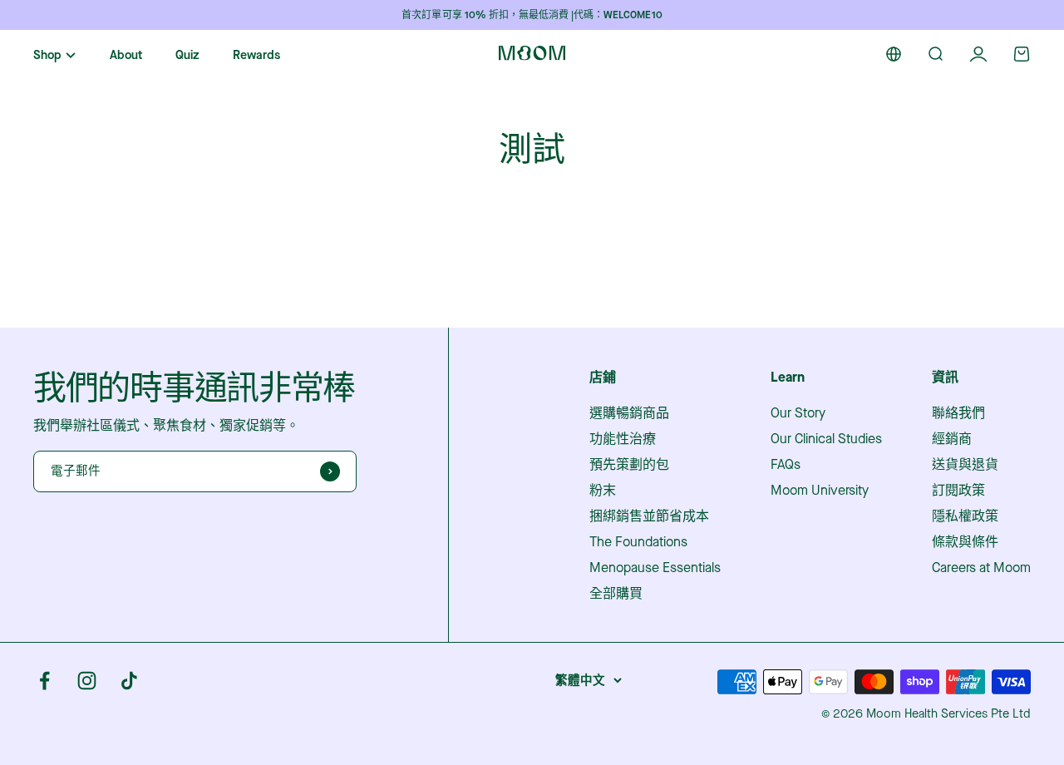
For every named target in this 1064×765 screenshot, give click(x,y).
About (126, 55)
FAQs (785, 465)
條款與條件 (965, 542)
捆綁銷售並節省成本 (649, 516)
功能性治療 (622, 439)
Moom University (820, 490)
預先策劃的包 (629, 465)
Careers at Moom (981, 568)
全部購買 (616, 593)
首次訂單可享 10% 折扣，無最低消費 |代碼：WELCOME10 (531, 15)
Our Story (798, 413)
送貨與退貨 (965, 465)
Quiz (187, 55)
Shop (47, 55)
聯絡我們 (958, 413)
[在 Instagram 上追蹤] (87, 680)
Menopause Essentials (655, 568)
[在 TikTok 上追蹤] (129, 680)
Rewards (256, 55)
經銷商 (952, 439)
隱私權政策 (965, 516)
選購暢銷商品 (629, 413)
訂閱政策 (958, 490)
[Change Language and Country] (894, 54)
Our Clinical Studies (826, 439)
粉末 (602, 490)
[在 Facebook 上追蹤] (44, 680)
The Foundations (638, 542)
